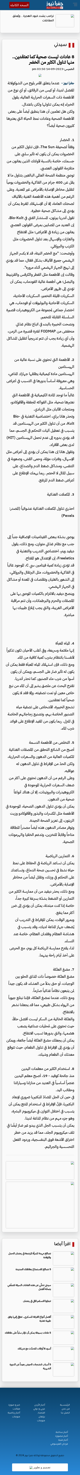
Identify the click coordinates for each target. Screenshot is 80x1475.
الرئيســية (65, 1405)
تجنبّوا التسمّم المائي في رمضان (37, 1301)
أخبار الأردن (39, 1405)
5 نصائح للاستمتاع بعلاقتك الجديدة (33, 1269)
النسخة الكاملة (19, 5)
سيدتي (60, 45)
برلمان (42, 1417)
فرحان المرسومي (59, 1444)
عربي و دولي (39, 1409)
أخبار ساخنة (62, 1432)
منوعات (41, 1421)
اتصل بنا (65, 1413)
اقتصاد (41, 1413)
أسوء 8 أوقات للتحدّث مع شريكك (34, 1349)
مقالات (16, 1409)
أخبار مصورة (61, 1436)
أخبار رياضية (14, 1413)
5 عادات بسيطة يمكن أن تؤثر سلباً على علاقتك (28, 1333)
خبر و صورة (14, 1405)
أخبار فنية (63, 1440)
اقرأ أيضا (62, 1244)
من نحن (66, 1409)
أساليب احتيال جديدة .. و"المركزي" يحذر (30, 16)
